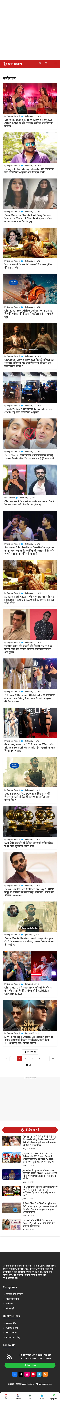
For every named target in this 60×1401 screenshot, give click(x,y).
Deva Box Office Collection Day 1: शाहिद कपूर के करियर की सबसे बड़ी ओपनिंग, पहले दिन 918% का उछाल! (29, 892)
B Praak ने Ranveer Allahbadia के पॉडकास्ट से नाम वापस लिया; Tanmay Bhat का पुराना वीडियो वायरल (29, 698)
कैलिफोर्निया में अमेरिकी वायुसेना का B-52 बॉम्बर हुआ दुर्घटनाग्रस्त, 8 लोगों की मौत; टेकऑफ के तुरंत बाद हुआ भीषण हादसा (40, 1208)
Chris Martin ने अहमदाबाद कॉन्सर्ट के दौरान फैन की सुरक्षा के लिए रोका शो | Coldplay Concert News (28, 991)
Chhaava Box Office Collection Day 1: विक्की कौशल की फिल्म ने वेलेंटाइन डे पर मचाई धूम (28, 314)
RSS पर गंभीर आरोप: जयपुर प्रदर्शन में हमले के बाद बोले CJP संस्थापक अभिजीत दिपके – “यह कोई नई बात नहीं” (40, 1191)
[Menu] (55, 64)
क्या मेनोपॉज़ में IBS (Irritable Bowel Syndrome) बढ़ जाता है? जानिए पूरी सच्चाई (39, 1223)
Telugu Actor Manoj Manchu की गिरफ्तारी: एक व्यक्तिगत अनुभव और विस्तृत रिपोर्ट (29, 171)
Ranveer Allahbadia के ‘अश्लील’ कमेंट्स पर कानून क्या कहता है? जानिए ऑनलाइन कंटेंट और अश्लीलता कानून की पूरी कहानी (29, 551)
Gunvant (11, 498)
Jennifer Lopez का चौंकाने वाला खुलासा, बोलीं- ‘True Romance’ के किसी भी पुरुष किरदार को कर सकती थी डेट (40, 1175)
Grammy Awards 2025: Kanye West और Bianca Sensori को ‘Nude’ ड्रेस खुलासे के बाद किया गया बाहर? (29, 748)
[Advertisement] (30, 30)
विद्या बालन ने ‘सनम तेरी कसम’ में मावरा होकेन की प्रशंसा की (28, 266)
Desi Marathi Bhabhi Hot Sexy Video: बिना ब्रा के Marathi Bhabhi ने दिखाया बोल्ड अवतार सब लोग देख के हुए (28, 218)
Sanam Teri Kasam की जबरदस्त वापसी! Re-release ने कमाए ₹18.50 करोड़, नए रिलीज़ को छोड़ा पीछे (29, 600)
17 (53, 1058)
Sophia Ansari (13, 116)
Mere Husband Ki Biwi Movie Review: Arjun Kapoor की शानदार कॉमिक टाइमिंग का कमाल (28, 123)
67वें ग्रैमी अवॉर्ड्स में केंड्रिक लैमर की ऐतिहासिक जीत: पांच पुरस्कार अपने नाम (28, 844)
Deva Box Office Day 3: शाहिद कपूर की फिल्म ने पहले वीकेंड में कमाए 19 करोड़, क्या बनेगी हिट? (27, 797)
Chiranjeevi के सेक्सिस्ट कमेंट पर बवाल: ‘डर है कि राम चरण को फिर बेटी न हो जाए (29, 503)
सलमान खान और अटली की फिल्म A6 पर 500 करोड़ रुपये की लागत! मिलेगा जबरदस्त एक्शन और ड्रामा (28, 649)
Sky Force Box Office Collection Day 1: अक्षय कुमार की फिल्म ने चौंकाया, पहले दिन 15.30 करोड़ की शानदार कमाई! (28, 1040)
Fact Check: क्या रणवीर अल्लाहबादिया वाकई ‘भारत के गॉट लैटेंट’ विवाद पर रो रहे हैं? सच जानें (29, 457)
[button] (46, 63)
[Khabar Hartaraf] (12, 63)
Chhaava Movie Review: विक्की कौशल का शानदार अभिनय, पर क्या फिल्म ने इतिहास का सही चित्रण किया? (29, 363)
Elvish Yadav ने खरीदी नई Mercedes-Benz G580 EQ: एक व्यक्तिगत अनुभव (29, 411)
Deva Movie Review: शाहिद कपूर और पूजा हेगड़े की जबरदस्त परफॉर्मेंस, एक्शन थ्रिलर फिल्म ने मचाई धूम (29, 942)
